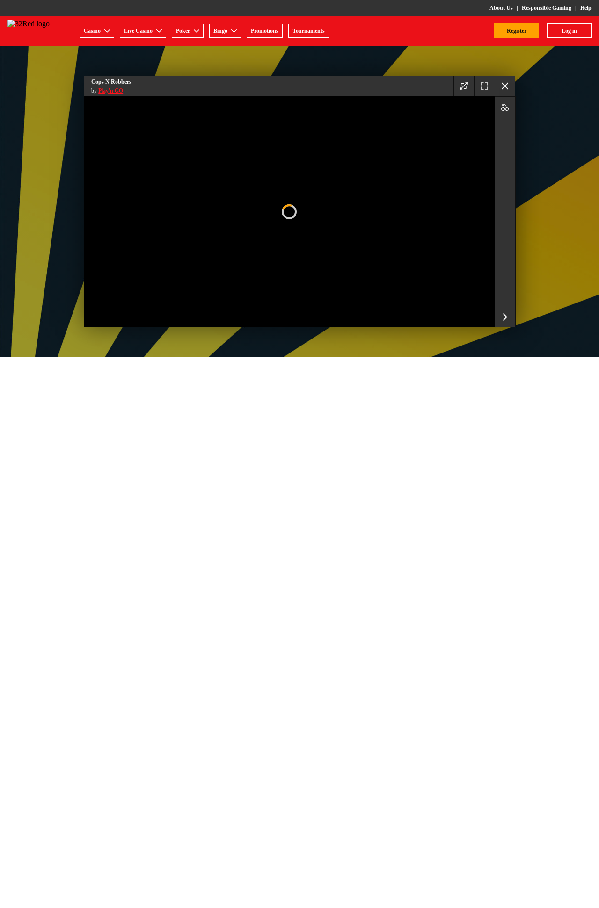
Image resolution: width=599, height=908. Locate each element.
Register (516, 31)
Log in (569, 31)
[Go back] (505, 86)
